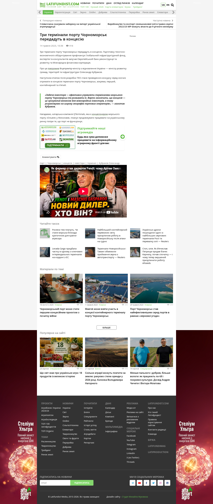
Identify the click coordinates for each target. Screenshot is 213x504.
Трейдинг (46, 450)
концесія (67, 163)
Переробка (134, 12)
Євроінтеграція (62, 12)
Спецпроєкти (56, 368)
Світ (75, 12)
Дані (108, 403)
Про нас (152, 407)
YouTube (131, 440)
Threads (131, 462)
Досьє (108, 412)
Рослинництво (48, 441)
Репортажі (89, 442)
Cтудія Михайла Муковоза (135, 496)
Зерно (83, 12)
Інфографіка (111, 431)
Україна (48, 12)
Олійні (92, 12)
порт (42, 163)
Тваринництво (48, 445)
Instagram (131, 448)
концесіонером (100, 114)
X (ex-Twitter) (133, 457)
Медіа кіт (131, 407)
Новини (58, 304)
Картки (87, 438)
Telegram (131, 444)
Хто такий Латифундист (154, 413)
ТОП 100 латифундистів (48, 425)
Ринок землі (148, 12)
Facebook (131, 435)
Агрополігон (47, 415)
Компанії (109, 416)
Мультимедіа (114, 427)
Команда (152, 434)
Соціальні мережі (133, 430)
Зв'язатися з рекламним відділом (133, 419)
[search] (172, 5)
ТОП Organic (47, 431)
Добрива (103, 12)
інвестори (80, 163)
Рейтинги (88, 421)
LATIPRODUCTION (158, 452)
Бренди (109, 421)
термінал (91, 163)
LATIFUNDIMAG (157, 446)
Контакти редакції (157, 429)
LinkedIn (131, 453)
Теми (44, 437)
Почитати (90, 403)
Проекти (46, 403)
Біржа (151, 440)
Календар (110, 407)
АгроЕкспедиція (49, 419)
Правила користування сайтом (155, 422)
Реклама (132, 403)
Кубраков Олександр (109, 163)
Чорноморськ (54, 163)
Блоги (98, 368)
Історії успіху (90, 425)
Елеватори (162, 12)
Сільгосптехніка (118, 12)
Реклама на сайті (135, 412)
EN (167, 4)
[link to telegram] (132, 483)
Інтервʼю (88, 407)
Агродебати (89, 434)
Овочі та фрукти (71, 438)
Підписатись (81, 482)
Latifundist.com (158, 403)
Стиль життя (90, 429)
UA (163, 4)
